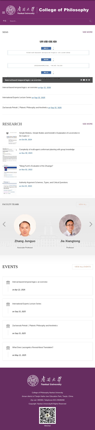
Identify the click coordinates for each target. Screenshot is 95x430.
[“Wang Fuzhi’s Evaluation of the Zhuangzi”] (14, 171)
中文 (4, 21)
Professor (70, 248)
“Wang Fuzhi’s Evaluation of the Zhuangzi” (36, 166)
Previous (4, 224)
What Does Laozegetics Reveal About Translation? (32, 347)
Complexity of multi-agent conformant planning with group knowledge (46, 149)
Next (91, 224)
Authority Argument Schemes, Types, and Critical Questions (43, 182)
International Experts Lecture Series (16, 97)
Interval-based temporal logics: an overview (23, 80)
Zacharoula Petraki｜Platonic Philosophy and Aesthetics (25, 107)
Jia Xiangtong (70, 241)
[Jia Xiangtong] (70, 227)
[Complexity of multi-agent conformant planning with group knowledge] (9, 155)
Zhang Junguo (25, 241)
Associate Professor (25, 248)
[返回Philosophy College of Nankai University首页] (47, 10)
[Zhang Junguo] (25, 231)
